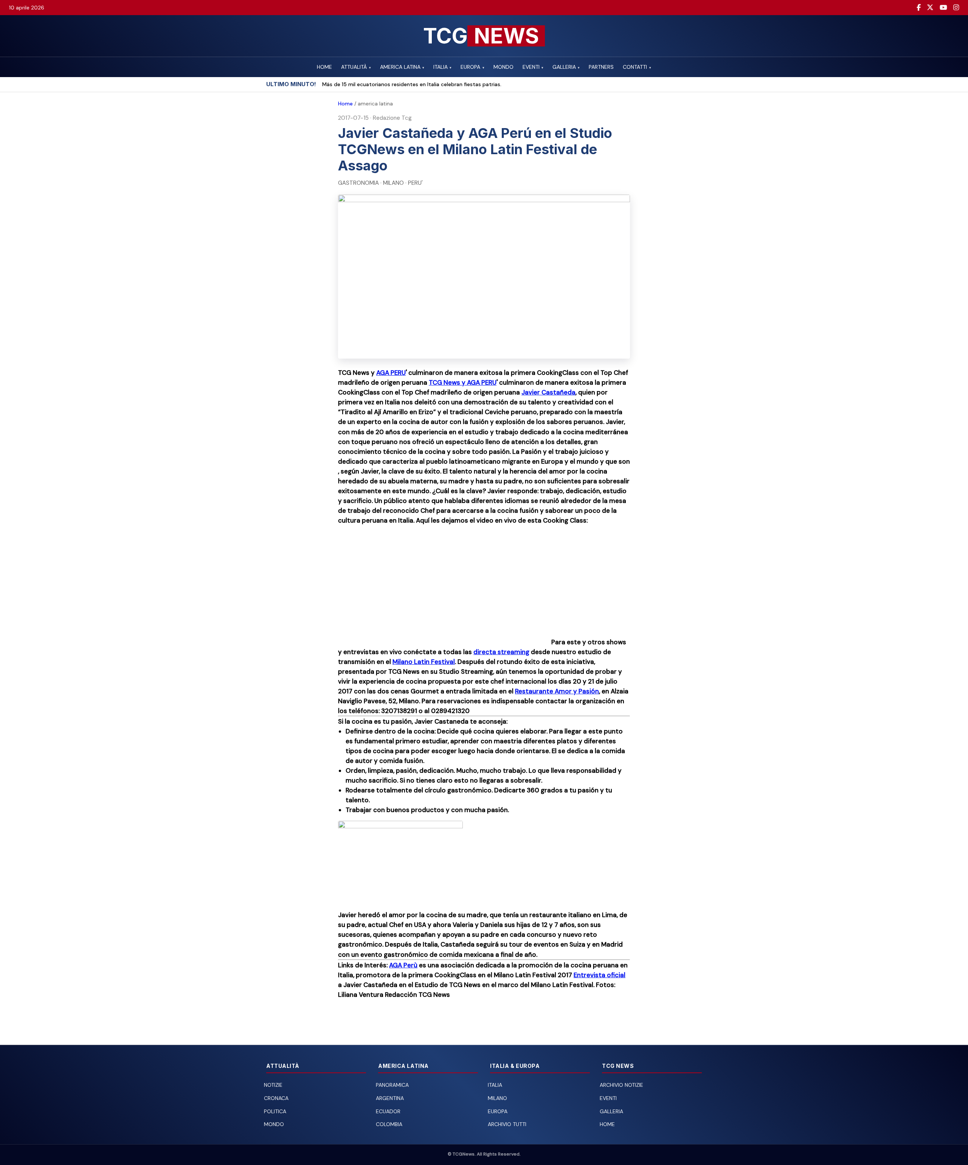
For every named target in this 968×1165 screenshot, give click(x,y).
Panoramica (392, 1084)
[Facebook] (919, 7)
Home (345, 103)
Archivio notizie (621, 1084)
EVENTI (533, 66)
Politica (275, 1111)
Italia (495, 1084)
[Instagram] (956, 7)
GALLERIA (566, 66)
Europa (497, 1111)
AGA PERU (391, 372)
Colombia (389, 1124)
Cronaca (276, 1098)
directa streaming (501, 652)
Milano (497, 1098)
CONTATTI (637, 66)
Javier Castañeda (548, 392)
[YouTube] (943, 7)
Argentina (390, 1098)
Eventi (608, 1098)
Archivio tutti (507, 1124)
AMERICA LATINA (402, 66)
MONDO (503, 66)
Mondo (274, 1124)
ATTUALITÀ (356, 66)
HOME (324, 66)
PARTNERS (601, 66)
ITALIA (442, 66)
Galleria (611, 1111)
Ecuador (388, 1111)
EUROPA (472, 66)
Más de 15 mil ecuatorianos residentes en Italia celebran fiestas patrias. (411, 84)
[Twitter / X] (930, 7)
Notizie (273, 1084)
